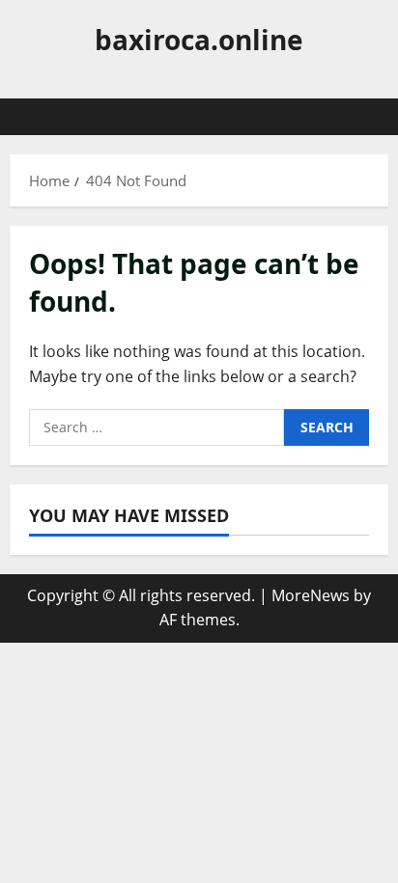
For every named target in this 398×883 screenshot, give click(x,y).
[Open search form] (364, 116)
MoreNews (310, 595)
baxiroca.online (199, 39)
